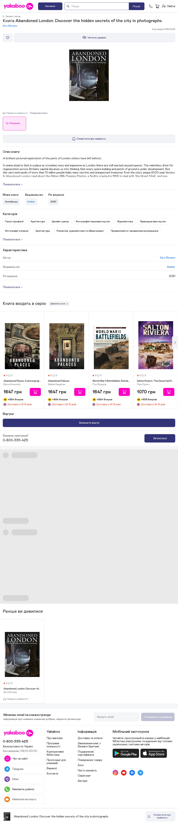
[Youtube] (124, 773)
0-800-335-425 (15, 440)
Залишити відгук (89, 422)
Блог (81, 765)
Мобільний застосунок (131, 731)
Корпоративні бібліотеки (55, 753)
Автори (82, 781)
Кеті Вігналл (10, 26)
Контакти (52, 773)
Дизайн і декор (13, 16)
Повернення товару (90, 760)
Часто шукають (87, 770)
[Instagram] (115, 773)
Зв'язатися (160, 438)
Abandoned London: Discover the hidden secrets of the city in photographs (22, 689)
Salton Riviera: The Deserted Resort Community (155, 381)
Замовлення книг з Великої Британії (89, 745)
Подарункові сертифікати (86, 753)
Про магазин (55, 738)
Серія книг (84, 775)
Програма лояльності (53, 745)
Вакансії (52, 768)
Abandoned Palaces (59, 381)
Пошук (136, 6)
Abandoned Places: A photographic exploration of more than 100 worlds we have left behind (22, 381)
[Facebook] (132, 773)
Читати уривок (96, 37)
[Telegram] (140, 773)
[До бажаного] (8, 38)
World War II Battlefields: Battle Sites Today (111, 381)
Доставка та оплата (90, 738)
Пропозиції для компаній (56, 762)
